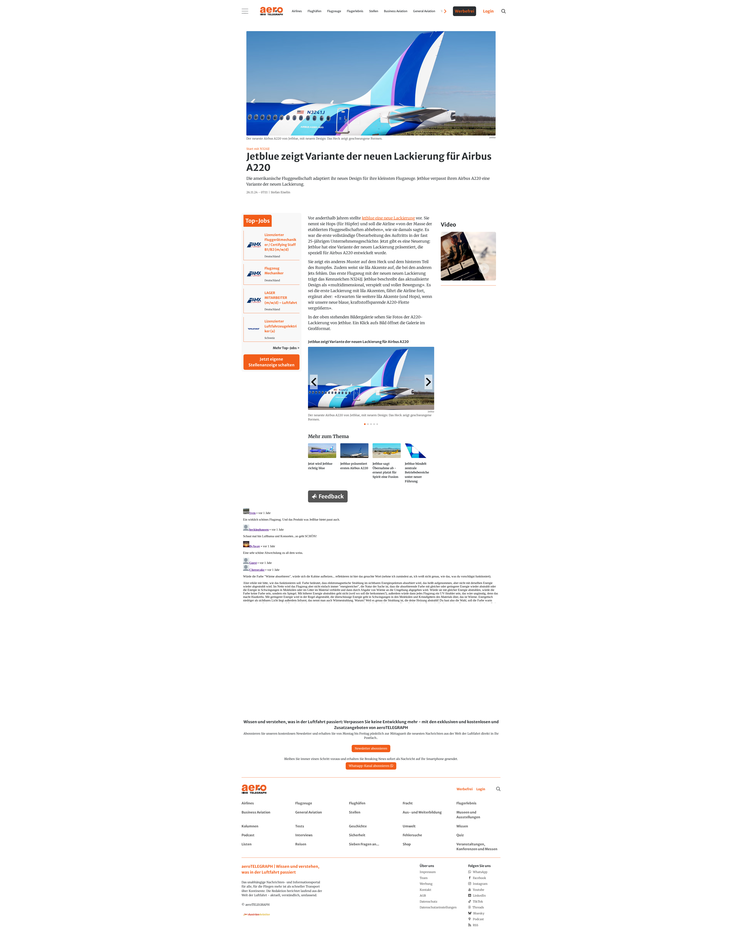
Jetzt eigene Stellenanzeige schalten (271, 362)
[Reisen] (317, 847)
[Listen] (264, 847)
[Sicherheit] (371, 835)
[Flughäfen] (371, 803)
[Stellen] (371, 815)
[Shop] (425, 847)
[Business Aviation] (264, 815)
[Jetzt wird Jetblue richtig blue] (322, 465)
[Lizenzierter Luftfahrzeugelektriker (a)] (272, 329)
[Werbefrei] (465, 789)
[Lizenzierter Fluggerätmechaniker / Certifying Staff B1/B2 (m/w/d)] (272, 245)
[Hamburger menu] (245, 11)
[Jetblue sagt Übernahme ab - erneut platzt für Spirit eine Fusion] (387, 465)
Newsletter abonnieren (371, 748)
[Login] (480, 789)
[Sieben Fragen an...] (371, 847)
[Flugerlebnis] (478, 803)
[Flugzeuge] (317, 803)
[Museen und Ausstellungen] (478, 815)
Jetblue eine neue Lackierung (388, 218)
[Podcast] (264, 835)
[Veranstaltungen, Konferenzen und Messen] (478, 847)
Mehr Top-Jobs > (286, 348)
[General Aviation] (317, 815)
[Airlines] (264, 803)
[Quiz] (478, 835)
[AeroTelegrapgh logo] (254, 789)
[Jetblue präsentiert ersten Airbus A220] (354, 465)
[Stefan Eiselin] (280, 192)
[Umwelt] (425, 826)
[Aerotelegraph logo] (271, 11)
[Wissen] (478, 826)
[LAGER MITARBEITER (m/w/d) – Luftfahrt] (272, 301)
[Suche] (498, 789)
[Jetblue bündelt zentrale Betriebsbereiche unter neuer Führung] (419, 465)
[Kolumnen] (264, 826)
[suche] (503, 11)
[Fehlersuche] (425, 835)
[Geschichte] (371, 826)
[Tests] (317, 826)
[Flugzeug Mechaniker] (272, 274)
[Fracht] (425, 803)
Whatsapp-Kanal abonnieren (369, 766)
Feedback (331, 496)
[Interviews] (317, 835)
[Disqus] (371, 554)
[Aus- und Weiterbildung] (425, 815)
